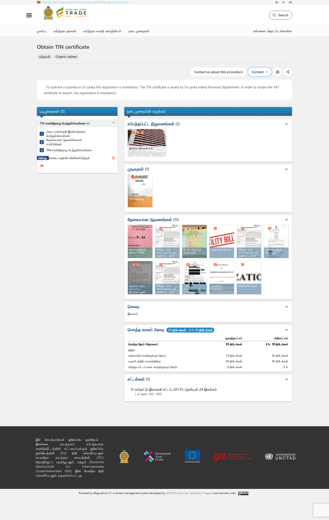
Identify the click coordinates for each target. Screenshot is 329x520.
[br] (276, 241)
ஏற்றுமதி (44, 56)
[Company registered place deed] (140, 277)
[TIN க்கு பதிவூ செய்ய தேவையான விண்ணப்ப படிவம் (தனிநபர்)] (167, 241)
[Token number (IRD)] (140, 241)
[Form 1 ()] (194, 277)
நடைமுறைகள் (139, 31)
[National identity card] (194, 241)
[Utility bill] (221, 241)
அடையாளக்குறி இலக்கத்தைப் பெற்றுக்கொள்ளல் (66, 134)
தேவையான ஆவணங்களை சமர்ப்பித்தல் (64, 142)
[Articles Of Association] (221, 277)
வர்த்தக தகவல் (65, 31)
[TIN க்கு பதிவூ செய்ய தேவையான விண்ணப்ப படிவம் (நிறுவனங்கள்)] (167, 277)
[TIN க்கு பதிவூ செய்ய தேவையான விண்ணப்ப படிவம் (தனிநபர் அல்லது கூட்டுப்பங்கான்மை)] (249, 241)
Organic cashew (66, 56)
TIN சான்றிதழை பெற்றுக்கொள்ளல (69, 150)
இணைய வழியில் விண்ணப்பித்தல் (68, 158)
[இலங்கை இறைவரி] (147, 143)
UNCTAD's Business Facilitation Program (189, 493)
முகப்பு (42, 31)
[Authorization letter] (249, 277)
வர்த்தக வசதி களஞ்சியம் (102, 31)
